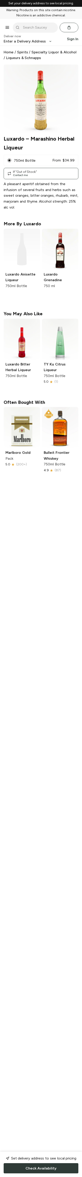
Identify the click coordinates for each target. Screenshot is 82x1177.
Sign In (72, 39)
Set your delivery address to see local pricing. (41, 3)
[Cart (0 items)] (69, 27)
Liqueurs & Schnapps (23, 58)
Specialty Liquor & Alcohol (53, 52)
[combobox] (38, 27)
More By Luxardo (22, 223)
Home (8, 52)
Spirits (22, 52)
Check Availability (41, 1168)
